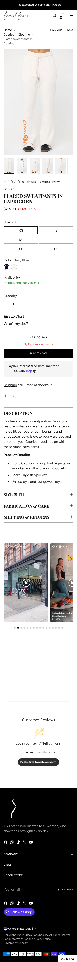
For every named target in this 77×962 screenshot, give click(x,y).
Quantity (10, 296)
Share (13, 396)
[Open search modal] (54, 16)
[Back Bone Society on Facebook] (6, 843)
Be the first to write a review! (38, 762)
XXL (56, 249)
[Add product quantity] (19, 304)
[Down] (70, 166)
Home (8, 30)
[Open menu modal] (71, 16)
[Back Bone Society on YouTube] (31, 843)
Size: (10, 222)
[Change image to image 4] (47, 166)
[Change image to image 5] (60, 166)
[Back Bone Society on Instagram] (12, 843)
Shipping (10, 385)
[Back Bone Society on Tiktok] (18, 843)
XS (21, 230)
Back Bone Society (37, 934)
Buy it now (38, 353)
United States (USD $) (21, 928)
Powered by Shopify (16, 942)
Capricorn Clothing (17, 34)
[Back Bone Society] (16, 15)
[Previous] (6, 5)
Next (70, 30)
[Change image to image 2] (22, 166)
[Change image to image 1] (9, 166)
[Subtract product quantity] (7, 304)
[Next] (71, 5)
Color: (16, 260)
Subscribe (65, 889)
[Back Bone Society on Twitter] (25, 843)
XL (21, 249)
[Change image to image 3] (35, 166)
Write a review (50, 181)
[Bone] (14, 267)
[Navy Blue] (6, 267)
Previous (56, 30)
